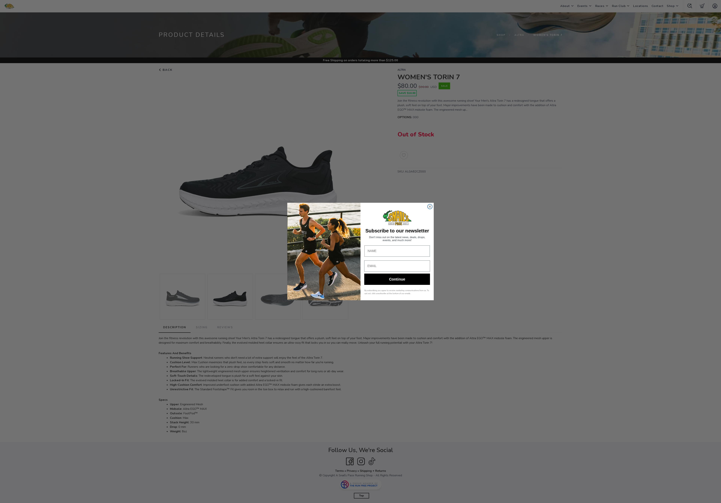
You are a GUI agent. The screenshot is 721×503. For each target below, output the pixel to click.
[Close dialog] (430, 206)
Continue (397, 279)
